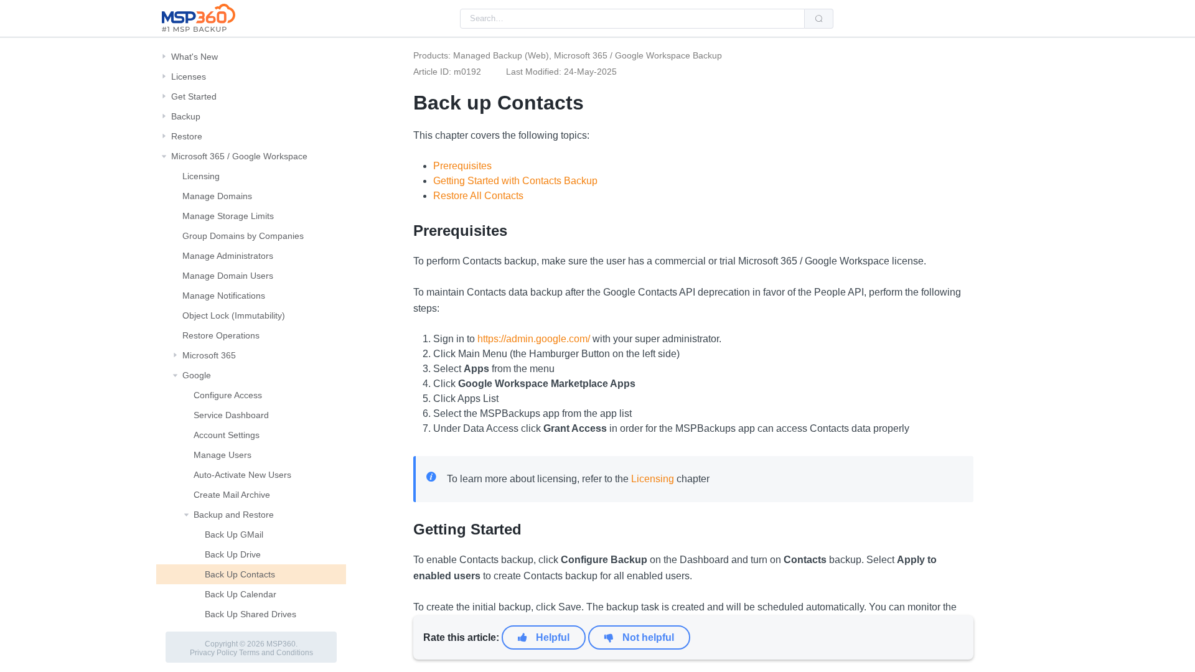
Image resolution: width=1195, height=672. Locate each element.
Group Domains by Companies (243, 236)
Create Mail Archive (232, 495)
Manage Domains (217, 196)
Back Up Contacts (240, 574)
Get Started (194, 96)
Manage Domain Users (227, 276)
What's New (194, 57)
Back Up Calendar (240, 594)
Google (196, 375)
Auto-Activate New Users (242, 475)
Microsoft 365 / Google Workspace (239, 156)
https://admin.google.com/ (533, 339)
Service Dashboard (231, 415)
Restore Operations (221, 335)
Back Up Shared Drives (250, 614)
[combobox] (632, 19)
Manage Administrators (227, 256)
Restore (186, 136)
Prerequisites (462, 166)
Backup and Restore (234, 515)
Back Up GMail (234, 534)
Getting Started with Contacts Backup (515, 180)
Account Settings (227, 435)
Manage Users (222, 455)
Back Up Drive (233, 554)
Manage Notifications (223, 296)
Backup (185, 116)
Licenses (188, 77)
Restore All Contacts (478, 195)
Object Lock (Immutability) (233, 315)
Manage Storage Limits (228, 216)
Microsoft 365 (209, 355)
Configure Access (228, 395)
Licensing (201, 176)
